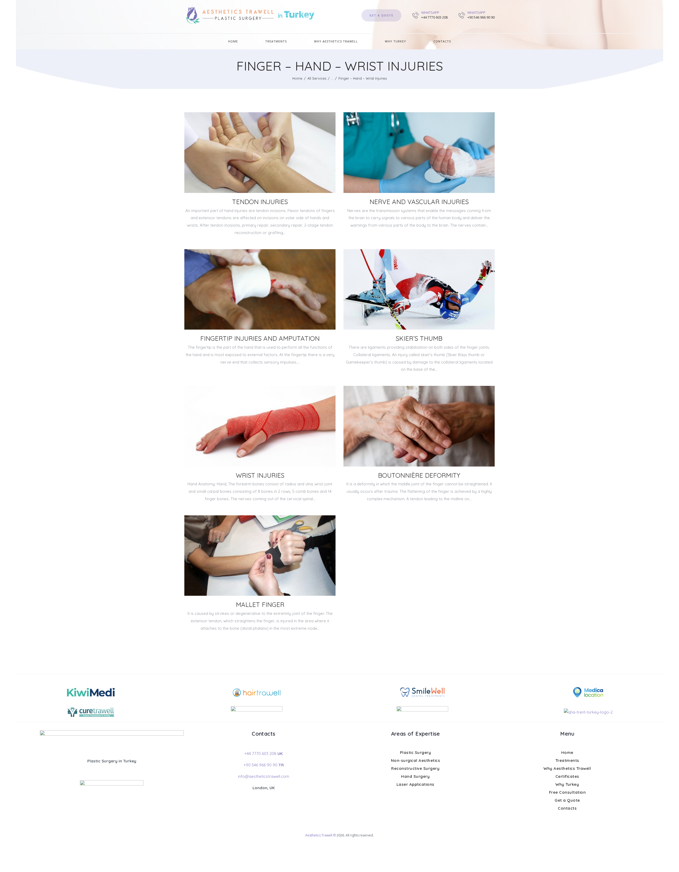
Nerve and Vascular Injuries (419, 202)
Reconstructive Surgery (415, 768)
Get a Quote (567, 800)
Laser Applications (415, 784)
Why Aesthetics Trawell (567, 768)
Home (297, 78)
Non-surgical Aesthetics (415, 760)
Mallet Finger (260, 604)
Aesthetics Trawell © (320, 835)
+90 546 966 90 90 (263, 764)
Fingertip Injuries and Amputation (260, 338)
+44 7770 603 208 (263, 753)
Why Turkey (567, 784)
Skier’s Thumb (419, 338)
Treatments (567, 760)
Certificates (567, 776)
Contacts (567, 808)
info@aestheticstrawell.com (263, 776)
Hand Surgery (415, 776)
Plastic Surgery (415, 752)
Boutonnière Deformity (419, 475)
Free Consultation (567, 792)
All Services (316, 78)
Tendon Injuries (260, 202)
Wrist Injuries (260, 475)
